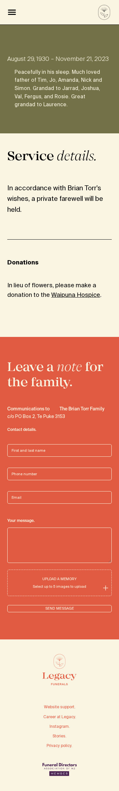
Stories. (59, 736)
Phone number (20, 466)
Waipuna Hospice (75, 294)
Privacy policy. (59, 745)
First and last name (25, 443)
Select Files (59, 582)
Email (12, 490)
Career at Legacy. (59, 717)
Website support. (59, 707)
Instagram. (60, 726)
